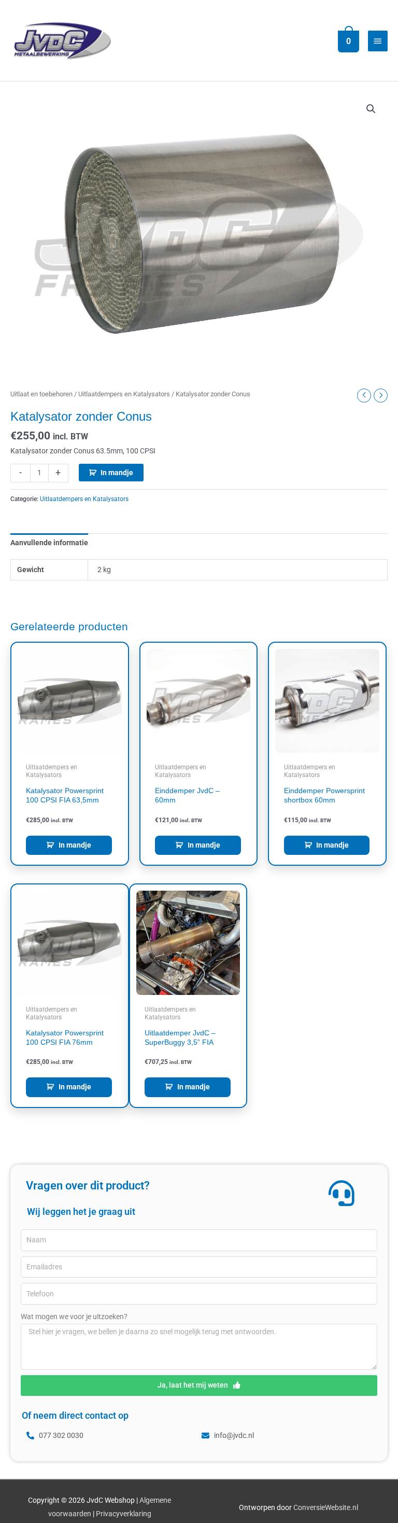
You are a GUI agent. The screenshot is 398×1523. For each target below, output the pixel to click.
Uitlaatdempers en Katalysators (124, 394)
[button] (371, 109)
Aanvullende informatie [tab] (49, 542)
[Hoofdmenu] (378, 41)
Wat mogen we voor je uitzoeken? (74, 1316)
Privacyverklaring (123, 1514)
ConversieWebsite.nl (325, 1507)
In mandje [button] (75, 845)
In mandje (117, 472)
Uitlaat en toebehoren (41, 394)
